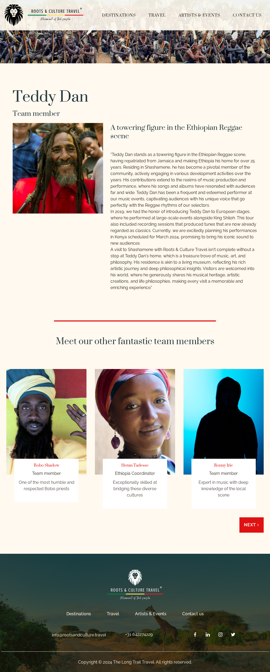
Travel (157, 15)
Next (250, 524)
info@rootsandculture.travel (79, 634)
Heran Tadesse (134, 465)
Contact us (247, 15)
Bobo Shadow (46, 465)
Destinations (119, 15)
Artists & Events (199, 15)
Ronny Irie (223, 465)
